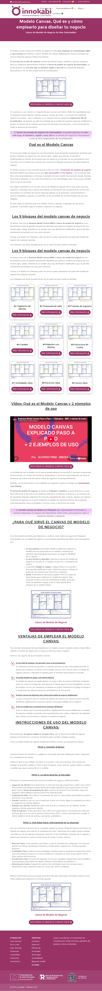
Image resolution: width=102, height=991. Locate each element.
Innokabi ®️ (37, 965)
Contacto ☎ (57, 14)
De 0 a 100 (14, 945)
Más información (21, 315)
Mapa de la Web (38, 961)
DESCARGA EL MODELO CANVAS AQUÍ (49, 104)
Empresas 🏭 (45, 9)
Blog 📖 (81, 9)
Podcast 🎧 (45, 14)
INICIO (44, 2)
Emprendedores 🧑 (64, 9)
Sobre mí (35, 945)
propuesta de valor (57, 497)
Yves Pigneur (66, 173)
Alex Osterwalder (51, 173)
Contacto (35, 941)
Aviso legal (36, 955)
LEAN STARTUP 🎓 (85, 2)
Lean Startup (15, 941)
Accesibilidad (37, 958)
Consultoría (15, 961)
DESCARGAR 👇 (55, 2)
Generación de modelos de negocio (76, 170)
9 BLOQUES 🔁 (68, 2)
